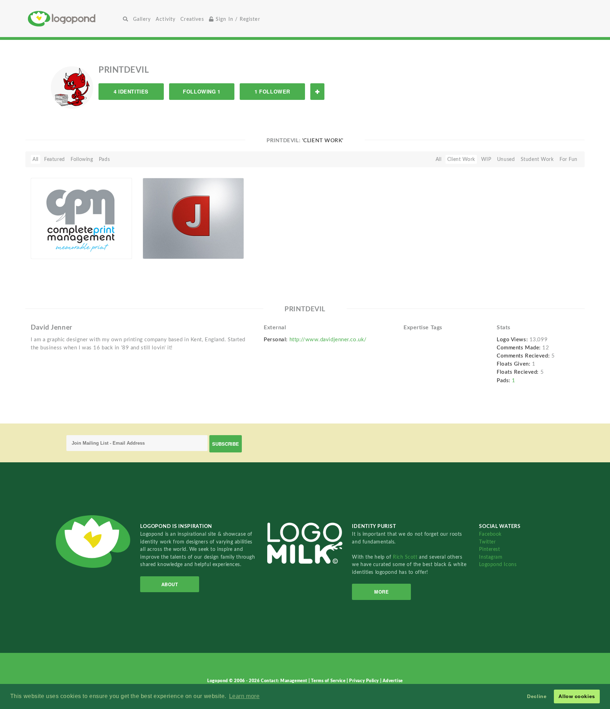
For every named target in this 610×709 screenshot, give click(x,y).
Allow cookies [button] (576, 696)
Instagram (490, 557)
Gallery (142, 19)
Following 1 (201, 91)
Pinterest (489, 549)
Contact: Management (285, 681)
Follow (317, 91)
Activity (165, 19)
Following (82, 159)
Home (74, 18)
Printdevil (53, 250)
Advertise (393, 681)
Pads (104, 159)
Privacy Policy (364, 681)
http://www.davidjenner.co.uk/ (328, 339)
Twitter (487, 542)
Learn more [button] (244, 696)
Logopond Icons (497, 564)
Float (114, 247)
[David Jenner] (193, 218)
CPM (40, 242)
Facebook (490, 534)
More (381, 591)
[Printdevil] (72, 87)
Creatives (192, 19)
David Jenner (162, 242)
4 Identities (131, 91)
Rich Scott (406, 557)
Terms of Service (329, 681)
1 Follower (272, 91)
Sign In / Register (237, 19)
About (169, 584)
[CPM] (81, 218)
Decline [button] (536, 696)
